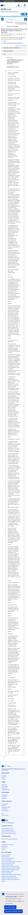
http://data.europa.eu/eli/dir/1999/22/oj (13, 43)
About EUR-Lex (5, 795)
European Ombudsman (7, 873)
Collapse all (24, 45)
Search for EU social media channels (10, 839)
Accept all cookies (10, 907)
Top (4, 756)
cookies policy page (11, 896)
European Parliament (6, 855)
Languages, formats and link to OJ (11, 47)
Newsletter (4, 796)
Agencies (4, 881)
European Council (5, 856)
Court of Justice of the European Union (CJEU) (12, 861)
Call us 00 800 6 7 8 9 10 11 (7, 828)
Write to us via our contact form (8, 831)
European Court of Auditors (7, 864)
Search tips (10, 22)
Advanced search (23, 23)
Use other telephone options (8, 830)
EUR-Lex (6, 9)
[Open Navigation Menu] (2, 19)
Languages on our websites (8, 844)
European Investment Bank (7, 871)
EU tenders (4, 805)
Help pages (4, 775)
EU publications (5, 810)
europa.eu (11, 822)
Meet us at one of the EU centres (9, 833)
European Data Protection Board (9, 876)
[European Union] (5, 820)
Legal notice (4, 784)
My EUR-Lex (19, 6)
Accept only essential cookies (13, 911)
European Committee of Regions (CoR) (10, 869)
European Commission (6, 860)
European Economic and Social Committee (11, 868)
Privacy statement (5, 789)
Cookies (3, 849)
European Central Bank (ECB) (8, 863)
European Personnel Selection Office (10, 877)
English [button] (24, 6)
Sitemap (3, 779)
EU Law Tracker (5, 815)
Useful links (4, 798)
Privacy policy (5, 846)
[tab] (14, 48)
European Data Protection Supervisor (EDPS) (11, 874)
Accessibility (4, 788)
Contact (3, 777)
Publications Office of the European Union (11, 879)
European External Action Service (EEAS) (10, 866)
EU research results (6, 807)
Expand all (18, 45)
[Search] (25, 19)
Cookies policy (5, 786)
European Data (5, 804)
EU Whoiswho (5, 808)
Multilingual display (8, 51)
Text (4, 54)
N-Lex (3, 813)
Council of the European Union (8, 858)
